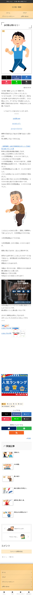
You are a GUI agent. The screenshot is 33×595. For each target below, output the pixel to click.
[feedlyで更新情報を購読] (24, 428)
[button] (26, 82)
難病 (13, 406)
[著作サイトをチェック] (8, 428)
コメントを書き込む (16, 551)
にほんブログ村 (6, 328)
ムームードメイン (16, 128)
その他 (10, 404)
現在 (4, 404)
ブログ (4, 577)
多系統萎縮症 (6, 406)
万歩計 (21, 404)
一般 (16, 404)
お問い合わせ (5, 586)
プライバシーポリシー (8, 582)
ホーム (4, 572)
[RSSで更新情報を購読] (16, 432)
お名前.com (16, 118)
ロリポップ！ (16, 123)
